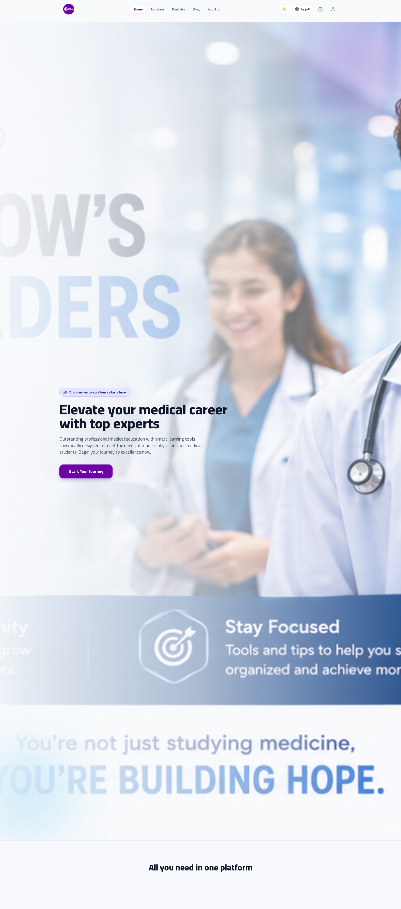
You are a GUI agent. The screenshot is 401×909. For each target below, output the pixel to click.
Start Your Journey (86, 471)
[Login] (333, 9)
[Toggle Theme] (284, 9)
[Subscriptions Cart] (320, 9)
